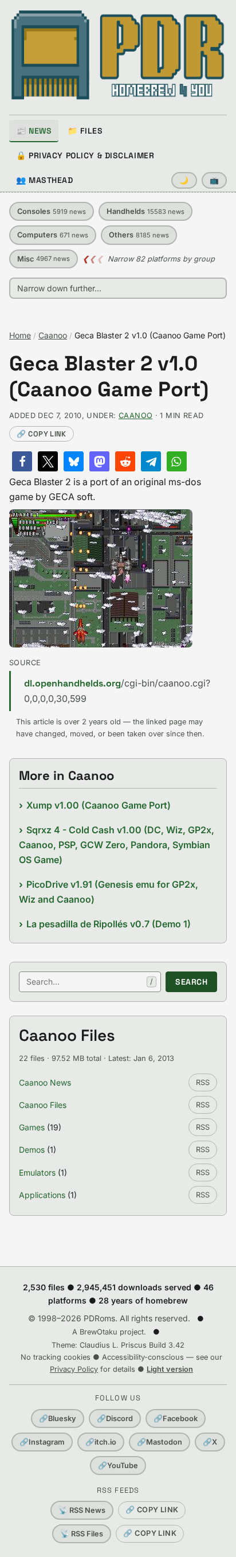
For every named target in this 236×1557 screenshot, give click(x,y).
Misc (43, 259)
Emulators (37, 1172)
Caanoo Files (42, 1105)
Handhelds (145, 211)
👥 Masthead (44, 180)
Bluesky (57, 1418)
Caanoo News (45, 1082)
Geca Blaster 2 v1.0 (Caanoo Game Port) (109, 377)
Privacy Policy (74, 1369)
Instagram (42, 1442)
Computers (52, 235)
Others (139, 235)
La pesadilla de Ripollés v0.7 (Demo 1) (108, 924)
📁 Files (85, 131)
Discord (115, 1418)
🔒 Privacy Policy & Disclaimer (85, 155)
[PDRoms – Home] (118, 55)
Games (32, 1127)
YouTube (118, 1465)
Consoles (51, 211)
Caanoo (52, 335)
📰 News (34, 131)
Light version (170, 1369)
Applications (42, 1195)
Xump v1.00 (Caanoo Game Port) (98, 805)
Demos (32, 1149)
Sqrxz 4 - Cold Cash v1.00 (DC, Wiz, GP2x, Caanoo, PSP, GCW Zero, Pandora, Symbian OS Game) (116, 845)
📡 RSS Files (81, 1533)
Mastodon (159, 1442)
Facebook (176, 1418)
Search (191, 982)
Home (20, 335)
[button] (22, 461)
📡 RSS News (81, 1510)
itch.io (100, 1442)
